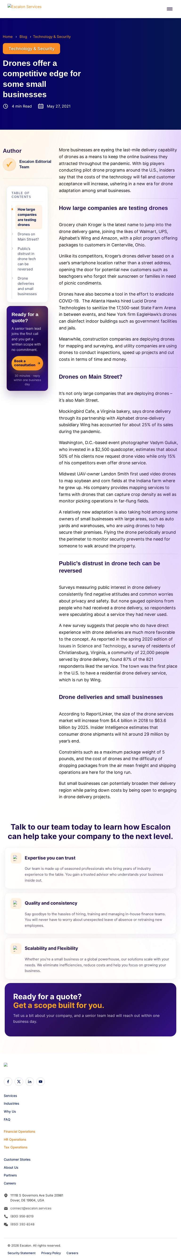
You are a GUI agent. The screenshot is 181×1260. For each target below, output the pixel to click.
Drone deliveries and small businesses (27, 286)
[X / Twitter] (19, 1081)
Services (10, 1096)
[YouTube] (40, 1081)
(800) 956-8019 (21, 1216)
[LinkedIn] (29, 1081)
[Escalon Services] (26, 9)
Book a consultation (27, 363)
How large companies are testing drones (27, 217)
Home (8, 36)
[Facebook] (8, 1081)
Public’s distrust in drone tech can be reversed (27, 258)
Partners (10, 1175)
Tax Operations (16, 1147)
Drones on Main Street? (28, 236)
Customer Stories (17, 1159)
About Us (11, 1167)
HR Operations (15, 1139)
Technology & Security (52, 36)
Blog (23, 36)
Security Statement (22, 1253)
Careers (10, 1183)
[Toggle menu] (169, 9)
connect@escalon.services (30, 1208)
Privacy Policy (51, 1253)
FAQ (7, 1119)
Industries (11, 1103)
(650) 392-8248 (22, 1224)
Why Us (10, 1111)
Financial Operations (19, 1131)
